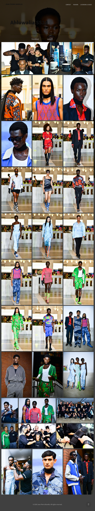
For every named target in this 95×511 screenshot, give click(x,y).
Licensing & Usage (86, 4)
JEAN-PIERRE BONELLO (13, 4)
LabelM (50, 39)
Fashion (75, 4)
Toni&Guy (35, 39)
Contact (68, 4)
